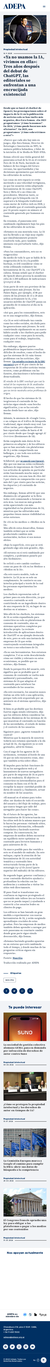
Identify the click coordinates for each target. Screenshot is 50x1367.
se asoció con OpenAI (32, 461)
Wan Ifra (18, 958)
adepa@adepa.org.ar (14, 1337)
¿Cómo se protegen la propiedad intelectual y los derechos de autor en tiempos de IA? (24, 1107)
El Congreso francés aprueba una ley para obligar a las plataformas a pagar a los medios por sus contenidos (24, 1225)
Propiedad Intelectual (14, 1062)
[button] (44, 6)
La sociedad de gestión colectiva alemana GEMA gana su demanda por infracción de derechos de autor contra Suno (24, 1049)
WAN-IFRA (9, 980)
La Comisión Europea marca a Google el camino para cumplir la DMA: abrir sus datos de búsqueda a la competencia (23, 1165)
